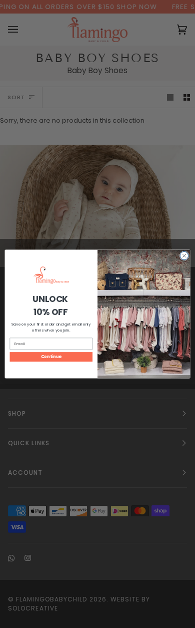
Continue (51, 357)
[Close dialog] (184, 255)
